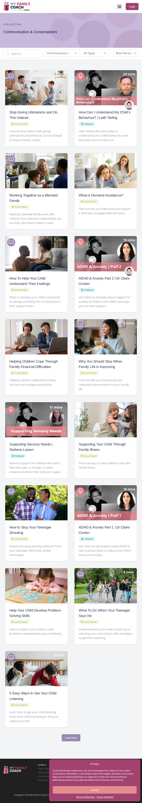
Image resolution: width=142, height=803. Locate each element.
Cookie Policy (44, 776)
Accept (95, 790)
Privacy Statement (105, 797)
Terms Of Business (46, 769)
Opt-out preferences (85, 797)
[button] (119, 6)
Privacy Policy (44, 772)
